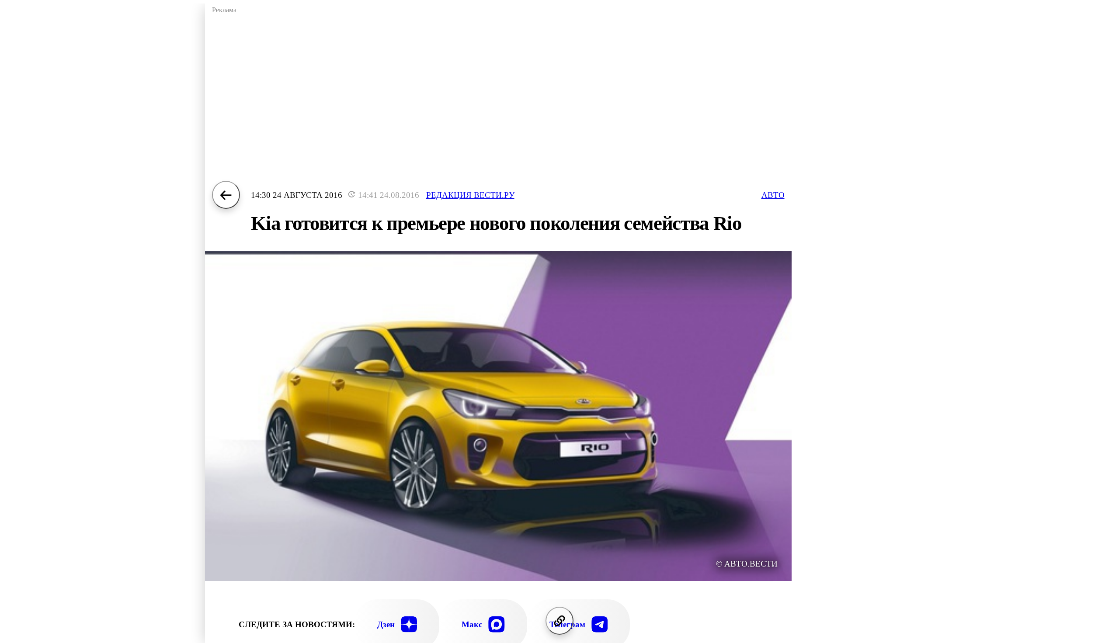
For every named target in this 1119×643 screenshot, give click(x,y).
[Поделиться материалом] (559, 621)
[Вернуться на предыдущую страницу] (226, 195)
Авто (773, 195)
